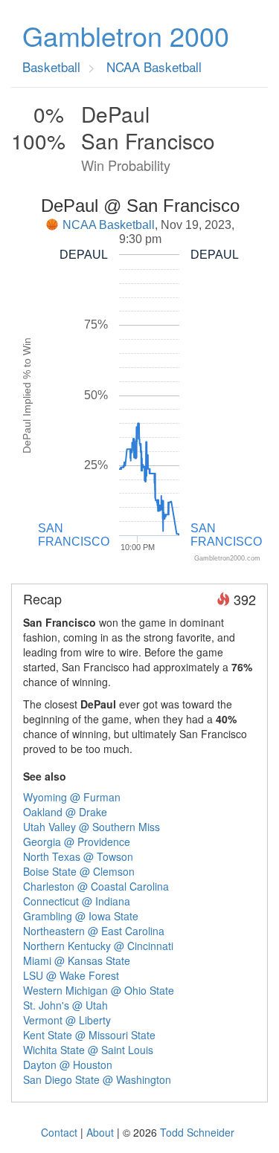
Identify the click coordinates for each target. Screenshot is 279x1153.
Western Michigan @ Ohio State (98, 990)
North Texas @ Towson (78, 856)
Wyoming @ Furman (72, 796)
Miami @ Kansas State (76, 960)
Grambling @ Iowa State (80, 915)
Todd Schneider (197, 1132)
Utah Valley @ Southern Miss (91, 826)
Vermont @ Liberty (67, 1019)
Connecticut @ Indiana (76, 901)
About (100, 1132)
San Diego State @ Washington (97, 1079)
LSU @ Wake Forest (71, 975)
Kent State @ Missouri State (89, 1034)
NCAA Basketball (108, 225)
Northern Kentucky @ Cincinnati (98, 945)
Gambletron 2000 (125, 35)
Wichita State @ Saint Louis (88, 1049)
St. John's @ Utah (65, 1005)
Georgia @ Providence (76, 841)
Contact (59, 1132)
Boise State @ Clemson (79, 871)
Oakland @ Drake (65, 811)
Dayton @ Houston (67, 1064)
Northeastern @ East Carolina (93, 930)
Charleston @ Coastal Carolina (96, 886)
